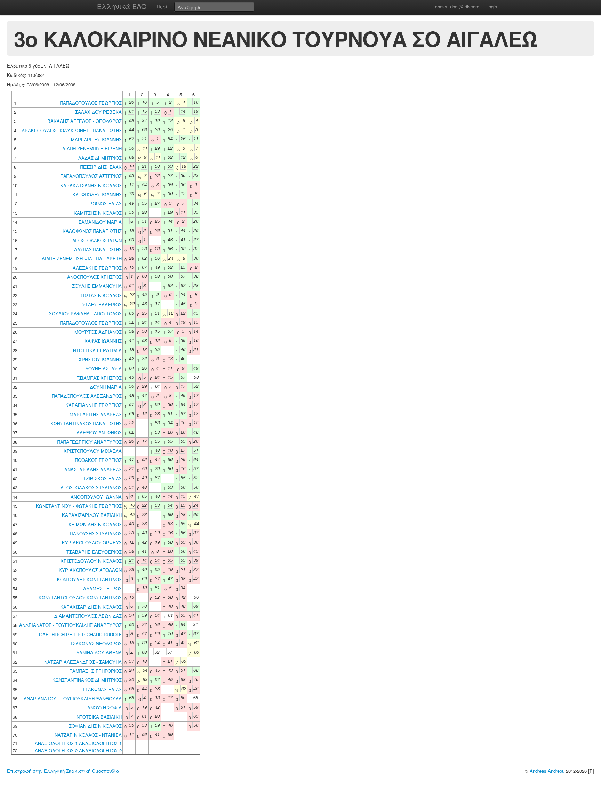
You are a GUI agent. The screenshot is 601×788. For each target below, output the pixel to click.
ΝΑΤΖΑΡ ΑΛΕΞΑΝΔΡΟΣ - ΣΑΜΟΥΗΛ (83, 662)
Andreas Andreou (547, 770)
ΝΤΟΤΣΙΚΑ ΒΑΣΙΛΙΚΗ (99, 717)
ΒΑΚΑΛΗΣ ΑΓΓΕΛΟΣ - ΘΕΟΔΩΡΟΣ (84, 121)
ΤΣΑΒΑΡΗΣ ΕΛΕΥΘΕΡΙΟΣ (94, 552)
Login (491, 6)
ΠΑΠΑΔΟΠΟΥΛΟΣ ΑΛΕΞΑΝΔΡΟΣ (87, 396)
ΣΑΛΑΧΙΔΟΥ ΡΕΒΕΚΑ (98, 112)
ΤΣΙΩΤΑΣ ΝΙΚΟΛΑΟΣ (100, 295)
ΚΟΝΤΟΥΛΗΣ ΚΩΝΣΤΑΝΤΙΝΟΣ (89, 579)
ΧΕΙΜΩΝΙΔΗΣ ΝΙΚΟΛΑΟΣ (95, 524)
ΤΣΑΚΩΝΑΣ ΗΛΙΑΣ (102, 689)
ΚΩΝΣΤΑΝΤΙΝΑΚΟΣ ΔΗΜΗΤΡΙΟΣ (87, 680)
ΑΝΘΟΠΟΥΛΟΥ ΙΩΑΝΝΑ (96, 497)
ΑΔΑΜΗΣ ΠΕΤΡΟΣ (102, 588)
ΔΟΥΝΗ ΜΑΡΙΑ (106, 387)
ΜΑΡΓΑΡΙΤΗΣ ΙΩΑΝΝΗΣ (96, 139)
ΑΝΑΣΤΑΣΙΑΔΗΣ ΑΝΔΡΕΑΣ (93, 469)
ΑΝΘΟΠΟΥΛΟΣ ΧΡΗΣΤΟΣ (94, 277)
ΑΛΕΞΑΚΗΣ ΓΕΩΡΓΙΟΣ (97, 268)
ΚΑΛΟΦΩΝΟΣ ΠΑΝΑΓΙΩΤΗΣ (92, 231)
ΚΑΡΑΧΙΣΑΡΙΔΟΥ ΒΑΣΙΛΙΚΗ (92, 515)
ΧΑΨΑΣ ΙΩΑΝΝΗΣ (103, 341)
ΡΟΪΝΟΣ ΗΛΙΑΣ (105, 203)
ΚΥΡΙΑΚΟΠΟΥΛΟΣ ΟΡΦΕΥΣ (92, 542)
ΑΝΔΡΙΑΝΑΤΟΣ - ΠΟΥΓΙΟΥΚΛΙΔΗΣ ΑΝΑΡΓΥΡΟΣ (70, 625)
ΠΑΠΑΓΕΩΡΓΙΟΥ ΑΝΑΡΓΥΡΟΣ (89, 442)
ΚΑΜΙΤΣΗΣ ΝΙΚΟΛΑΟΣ (98, 213)
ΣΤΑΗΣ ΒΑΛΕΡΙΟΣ (102, 304)
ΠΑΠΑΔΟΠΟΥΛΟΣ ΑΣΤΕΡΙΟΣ (91, 176)
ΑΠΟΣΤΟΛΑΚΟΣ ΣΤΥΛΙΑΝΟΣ (91, 487)
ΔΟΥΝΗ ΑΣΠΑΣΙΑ (103, 368)
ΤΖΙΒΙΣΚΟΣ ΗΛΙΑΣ (102, 478)
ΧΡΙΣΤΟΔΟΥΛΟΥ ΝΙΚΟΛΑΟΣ (91, 561)
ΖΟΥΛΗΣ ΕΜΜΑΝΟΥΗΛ (97, 286)
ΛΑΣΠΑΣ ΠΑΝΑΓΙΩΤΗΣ (98, 249)
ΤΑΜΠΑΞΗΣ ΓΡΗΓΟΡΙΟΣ (96, 671)
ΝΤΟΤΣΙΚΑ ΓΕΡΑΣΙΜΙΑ (97, 350)
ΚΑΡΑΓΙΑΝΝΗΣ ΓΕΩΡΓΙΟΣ (93, 405)
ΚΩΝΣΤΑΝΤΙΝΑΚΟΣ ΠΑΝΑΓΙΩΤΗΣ (86, 423)
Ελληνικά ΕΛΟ (122, 6)
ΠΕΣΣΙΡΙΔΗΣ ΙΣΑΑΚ (101, 167)
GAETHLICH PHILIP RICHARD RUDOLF (80, 634)
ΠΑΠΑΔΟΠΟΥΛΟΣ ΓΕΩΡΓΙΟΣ (91, 103)
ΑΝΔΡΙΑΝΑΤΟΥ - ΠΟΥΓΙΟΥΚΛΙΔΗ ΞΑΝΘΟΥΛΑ (73, 698)
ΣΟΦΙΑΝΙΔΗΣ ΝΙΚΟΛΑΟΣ (95, 726)
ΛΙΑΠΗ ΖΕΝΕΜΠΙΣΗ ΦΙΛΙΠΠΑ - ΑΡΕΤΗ (82, 258)
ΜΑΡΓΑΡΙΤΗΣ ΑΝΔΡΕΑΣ (96, 414)
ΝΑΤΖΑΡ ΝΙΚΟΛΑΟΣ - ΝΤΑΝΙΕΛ (88, 735)
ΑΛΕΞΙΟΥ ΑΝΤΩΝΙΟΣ (99, 432)
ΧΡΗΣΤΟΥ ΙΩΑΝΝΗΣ (100, 359)
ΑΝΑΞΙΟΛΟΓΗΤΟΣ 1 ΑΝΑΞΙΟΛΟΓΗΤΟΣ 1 (78, 743)
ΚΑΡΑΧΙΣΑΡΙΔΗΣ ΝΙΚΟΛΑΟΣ (91, 607)
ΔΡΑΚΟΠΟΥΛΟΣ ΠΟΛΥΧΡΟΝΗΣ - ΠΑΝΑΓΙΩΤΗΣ (72, 130)
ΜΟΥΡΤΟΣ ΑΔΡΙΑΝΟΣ (98, 332)
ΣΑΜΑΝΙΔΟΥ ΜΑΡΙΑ (100, 222)
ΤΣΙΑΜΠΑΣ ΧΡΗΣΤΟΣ (99, 378)
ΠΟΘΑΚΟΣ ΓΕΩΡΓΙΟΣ (98, 460)
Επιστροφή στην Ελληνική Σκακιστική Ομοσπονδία (63, 770)
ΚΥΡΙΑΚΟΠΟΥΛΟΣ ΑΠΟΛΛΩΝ (90, 570)
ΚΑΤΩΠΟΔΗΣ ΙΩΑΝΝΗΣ (97, 194)
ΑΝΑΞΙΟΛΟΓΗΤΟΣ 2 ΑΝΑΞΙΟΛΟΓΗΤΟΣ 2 (78, 750)
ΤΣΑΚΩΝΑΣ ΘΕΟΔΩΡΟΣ (96, 643)
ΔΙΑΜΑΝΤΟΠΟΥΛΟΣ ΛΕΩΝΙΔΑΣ (88, 616)
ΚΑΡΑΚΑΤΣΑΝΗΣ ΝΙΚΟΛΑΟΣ (91, 185)
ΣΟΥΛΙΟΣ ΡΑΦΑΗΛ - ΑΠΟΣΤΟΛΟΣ (85, 313)
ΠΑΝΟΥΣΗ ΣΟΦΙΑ (103, 707)
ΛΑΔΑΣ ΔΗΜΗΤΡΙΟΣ (100, 158)
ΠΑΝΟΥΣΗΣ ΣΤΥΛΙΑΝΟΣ (96, 533)
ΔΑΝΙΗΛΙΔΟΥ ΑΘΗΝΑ (99, 652)
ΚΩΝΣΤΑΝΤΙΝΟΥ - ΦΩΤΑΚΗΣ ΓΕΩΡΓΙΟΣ (79, 506)
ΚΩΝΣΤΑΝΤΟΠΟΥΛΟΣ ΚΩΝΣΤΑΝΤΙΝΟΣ (80, 597)
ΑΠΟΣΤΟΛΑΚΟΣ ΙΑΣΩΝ (97, 240)
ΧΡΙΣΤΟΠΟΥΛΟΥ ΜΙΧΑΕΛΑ (93, 451)
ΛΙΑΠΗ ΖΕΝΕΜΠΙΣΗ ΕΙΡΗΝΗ (92, 148)
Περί (162, 6)
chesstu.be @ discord (457, 6)
